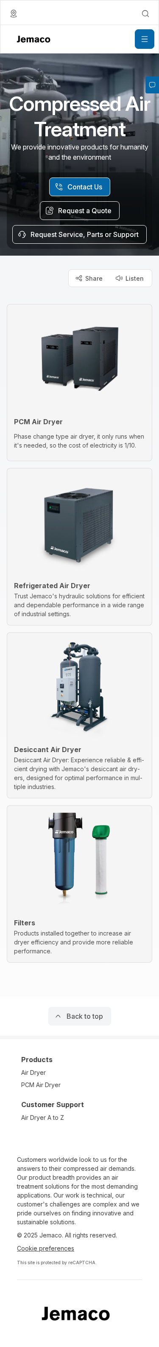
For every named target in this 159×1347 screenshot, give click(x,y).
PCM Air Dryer (41, 1084)
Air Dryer (33, 1072)
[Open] (144, 39)
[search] (145, 13)
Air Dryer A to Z (42, 1117)
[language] (13, 13)
